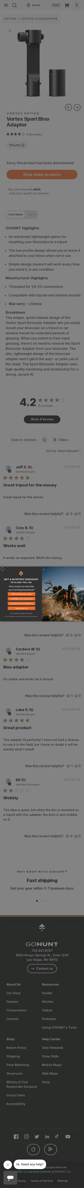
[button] (21, 594)
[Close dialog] (2, 569)
